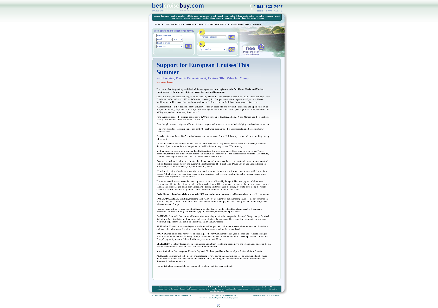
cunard (220, 16)
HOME (157, 24)
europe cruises (162, 289)
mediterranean (192, 289)
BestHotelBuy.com (215, 298)
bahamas (226, 287)
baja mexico (236, 287)
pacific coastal (231, 289)
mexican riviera (204, 289)
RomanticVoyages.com (230, 298)
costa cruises (204, 16)
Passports (257, 24)
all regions (190, 287)
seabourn (219, 18)
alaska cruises (179, 287)
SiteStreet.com (275, 295)
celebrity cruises (192, 16)
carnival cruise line (178, 16)
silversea (237, 18)
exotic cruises (173, 289)
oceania (277, 16)
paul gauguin (177, 18)
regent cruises (196, 18)
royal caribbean (209, 18)
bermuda (245, 287)
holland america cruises (245, 16)
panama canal (243, 289)
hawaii (182, 289)
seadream (228, 18)
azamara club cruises (161, 16)
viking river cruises (248, 18)
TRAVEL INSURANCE (216, 24)
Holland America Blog (239, 24)
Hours (200, 24)
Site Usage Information (228, 295)
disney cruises (229, 16)
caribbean (271, 287)
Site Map (215, 295)
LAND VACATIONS (173, 24)
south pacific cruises (269, 289)
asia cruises (200, 287)
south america (255, 289)
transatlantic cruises (217, 291)
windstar (260, 18)
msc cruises (260, 16)
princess (187, 18)
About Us (190, 24)
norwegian (269, 16)
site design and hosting (260, 295)
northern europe (218, 289)
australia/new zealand (214, 287)
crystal (213, 16)
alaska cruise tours (165, 287)
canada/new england (258, 287)
